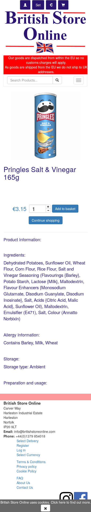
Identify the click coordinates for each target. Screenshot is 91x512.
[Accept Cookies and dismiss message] (45, 508)
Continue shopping (46, 220)
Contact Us (25, 487)
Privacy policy (27, 466)
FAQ (20, 478)
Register (23, 445)
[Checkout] (63, 5)
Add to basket (65, 208)
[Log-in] (25, 5)
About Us (23, 482)
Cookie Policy (26, 471)
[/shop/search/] (57, 80)
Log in (21, 450)
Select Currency (28, 454)
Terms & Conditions (31, 461)
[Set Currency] (51, 5)
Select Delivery (27, 440)
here (62, 502)
